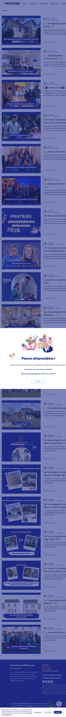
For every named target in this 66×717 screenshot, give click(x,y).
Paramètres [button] (38, 712)
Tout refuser (47, 712)
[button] (37, 381)
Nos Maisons (34, 374)
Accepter (57, 712)
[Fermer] (64, 712)
